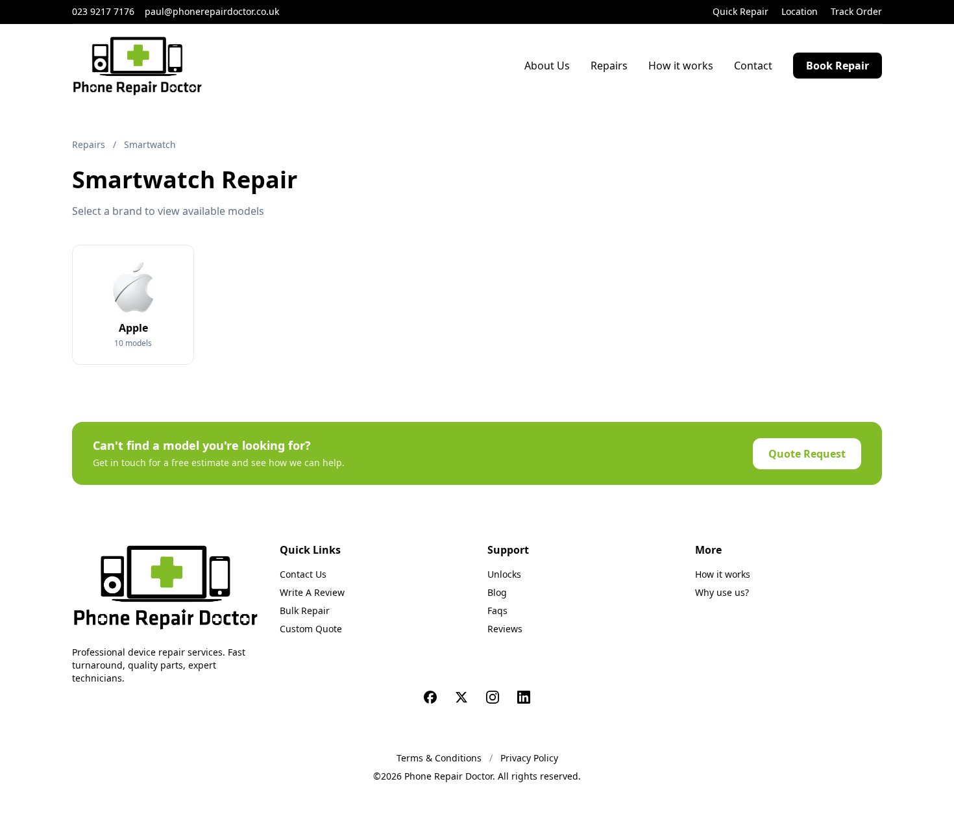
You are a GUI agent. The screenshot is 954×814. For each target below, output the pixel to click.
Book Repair (837, 65)
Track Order (856, 11)
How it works (680, 65)
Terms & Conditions (439, 758)
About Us (547, 65)
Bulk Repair (305, 610)
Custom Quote (311, 629)
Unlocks (504, 574)
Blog (497, 592)
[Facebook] (430, 697)
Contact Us (303, 574)
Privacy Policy (529, 758)
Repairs (609, 65)
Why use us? (722, 592)
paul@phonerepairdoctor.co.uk (212, 11)
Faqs (497, 610)
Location (799, 11)
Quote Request (807, 454)
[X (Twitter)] (461, 697)
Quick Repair (740, 11)
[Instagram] (492, 697)
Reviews (504, 629)
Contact (753, 65)
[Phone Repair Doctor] (165, 587)
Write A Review (312, 592)
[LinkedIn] (523, 697)
